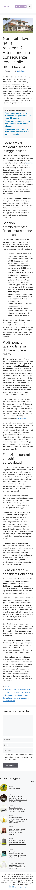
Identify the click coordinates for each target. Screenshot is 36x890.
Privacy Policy (22, 887)
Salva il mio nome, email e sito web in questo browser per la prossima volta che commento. (19, 757)
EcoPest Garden (14, 789)
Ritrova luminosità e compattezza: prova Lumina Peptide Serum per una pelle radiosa (18, 820)
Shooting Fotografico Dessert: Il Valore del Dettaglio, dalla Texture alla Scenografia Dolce (18, 799)
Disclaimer (12, 887)
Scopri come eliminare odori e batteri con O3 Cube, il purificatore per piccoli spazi (17, 865)
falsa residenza (21, 418)
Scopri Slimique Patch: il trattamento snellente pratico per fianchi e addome (17, 831)
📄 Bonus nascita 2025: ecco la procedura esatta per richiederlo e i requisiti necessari (18, 115)
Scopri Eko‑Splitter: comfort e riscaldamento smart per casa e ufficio (17, 809)
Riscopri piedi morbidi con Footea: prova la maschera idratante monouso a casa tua (17, 843)
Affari (7, 687)
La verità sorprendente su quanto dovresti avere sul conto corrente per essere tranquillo (16, 698)
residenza (29, 163)
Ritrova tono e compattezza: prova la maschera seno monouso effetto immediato (17, 854)
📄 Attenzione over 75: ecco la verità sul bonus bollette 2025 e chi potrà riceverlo (17, 131)
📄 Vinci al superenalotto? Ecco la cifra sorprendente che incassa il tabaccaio (17, 123)
